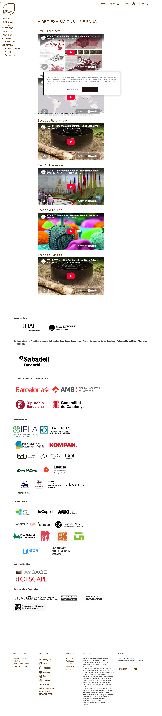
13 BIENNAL (7, 22)
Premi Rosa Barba (21, 663)
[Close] (117, 74)
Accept (89, 90)
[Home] (9, 9)
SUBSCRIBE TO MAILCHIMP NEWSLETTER (48, 691)
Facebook (47, 667)
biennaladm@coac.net (127, 668)
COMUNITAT (7, 31)
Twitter (45, 676)
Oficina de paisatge (21, 658)
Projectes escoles (20, 666)
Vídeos (8, 51)
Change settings (72, 90)
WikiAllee (17, 661)
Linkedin (46, 663)
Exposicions (10, 55)
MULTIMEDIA (8, 45)
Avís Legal (69, 658)
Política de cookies (69, 662)
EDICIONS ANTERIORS (7, 26)
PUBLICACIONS (9, 41)
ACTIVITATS (7, 38)
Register (112, 3)
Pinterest (46, 680)
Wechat (46, 684)
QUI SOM (6, 18)
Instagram (47, 659)
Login (102, 3)
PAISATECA (7, 34)
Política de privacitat (69, 667)
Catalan (127, 3)
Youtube (46, 672)
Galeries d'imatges (12, 48)
